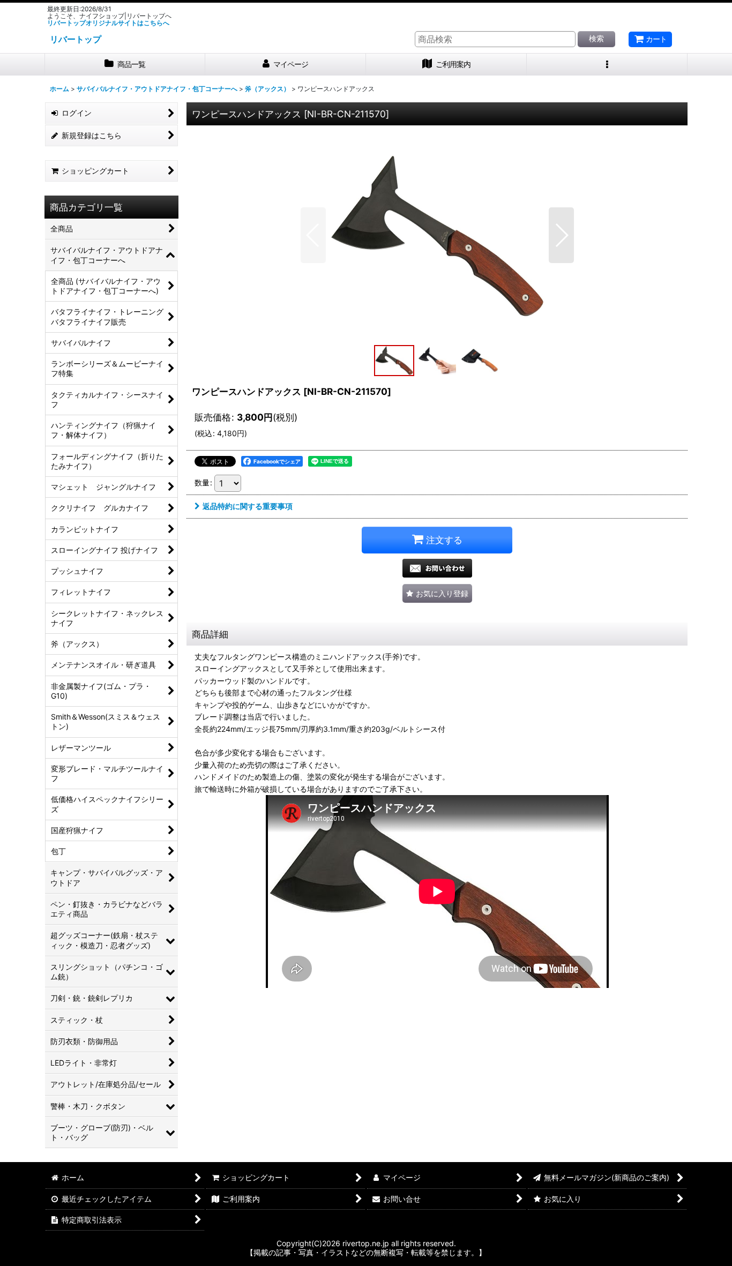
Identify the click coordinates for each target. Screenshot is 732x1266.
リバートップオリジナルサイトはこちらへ (108, 23)
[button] (607, 65)
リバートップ (75, 39)
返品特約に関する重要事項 (248, 506)
